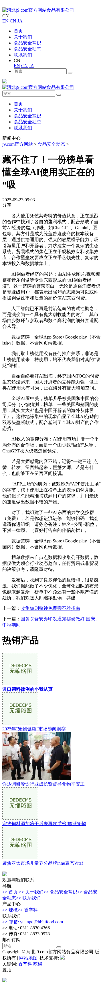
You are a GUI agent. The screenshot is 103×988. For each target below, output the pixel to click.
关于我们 (23, 36)
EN (5, 21)
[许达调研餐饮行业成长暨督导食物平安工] (36, 778)
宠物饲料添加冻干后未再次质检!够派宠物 (44, 823)
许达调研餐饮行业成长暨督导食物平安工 (43, 784)
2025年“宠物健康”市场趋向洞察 (34, 728)
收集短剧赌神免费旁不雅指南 (50, 608)
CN (13, 21)
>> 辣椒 (10, 909)
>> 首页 (10, 891)
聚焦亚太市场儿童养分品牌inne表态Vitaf (42, 863)
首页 (18, 30)
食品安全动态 (27, 48)
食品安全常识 (27, 42)
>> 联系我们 (28, 897)
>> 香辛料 (28, 909)
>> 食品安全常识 (60, 891)
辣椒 (37, 964)
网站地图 (28, 958)
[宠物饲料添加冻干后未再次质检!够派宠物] (20, 818)
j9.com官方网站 (17, 144)
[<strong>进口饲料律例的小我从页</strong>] (20, 683)
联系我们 (23, 54)
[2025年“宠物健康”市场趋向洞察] (20, 723)
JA (20, 21)
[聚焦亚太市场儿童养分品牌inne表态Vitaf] (20, 857)
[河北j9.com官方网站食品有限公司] (38, 10)
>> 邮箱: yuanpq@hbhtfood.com (32, 921)
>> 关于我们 (31, 891)
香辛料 (25, 964)
